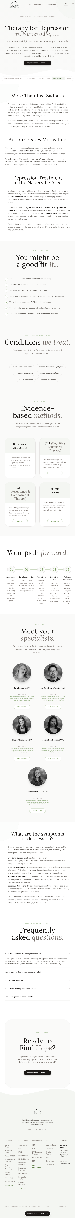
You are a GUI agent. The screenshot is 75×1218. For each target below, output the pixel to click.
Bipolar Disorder (23, 1159)
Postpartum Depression (24, 373)
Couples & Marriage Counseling (8, 1167)
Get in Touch (50, 1164)
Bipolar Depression (26, 380)
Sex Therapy (9, 1178)
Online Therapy (65, 4)
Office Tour (49, 1148)
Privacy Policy (48, 1207)
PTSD (20, 1152)
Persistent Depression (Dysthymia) (50, 367)
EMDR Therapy (37, 1157)
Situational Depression (48, 380)
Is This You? (31, 78)
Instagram (32, 1129)
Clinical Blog (50, 1161)
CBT (33, 1145)
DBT (33, 1161)
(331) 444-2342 (65, 1164)
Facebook (43, 1129)
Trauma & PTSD (10, 1156)
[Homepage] (14, 4)
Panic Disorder (23, 1155)
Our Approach (58, 78)
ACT (33, 1148)
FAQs (47, 1157)
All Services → (10, 1185)
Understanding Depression (13, 78)
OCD (19, 1148)
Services (31, 16)
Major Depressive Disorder (22, 367)
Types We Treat (44, 78)
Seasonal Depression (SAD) (49, 373)
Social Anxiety (23, 1145)
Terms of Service (62, 1207)
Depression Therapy (46, 16)
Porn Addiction (23, 1173)
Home (29, 4)
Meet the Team (51, 1145)
